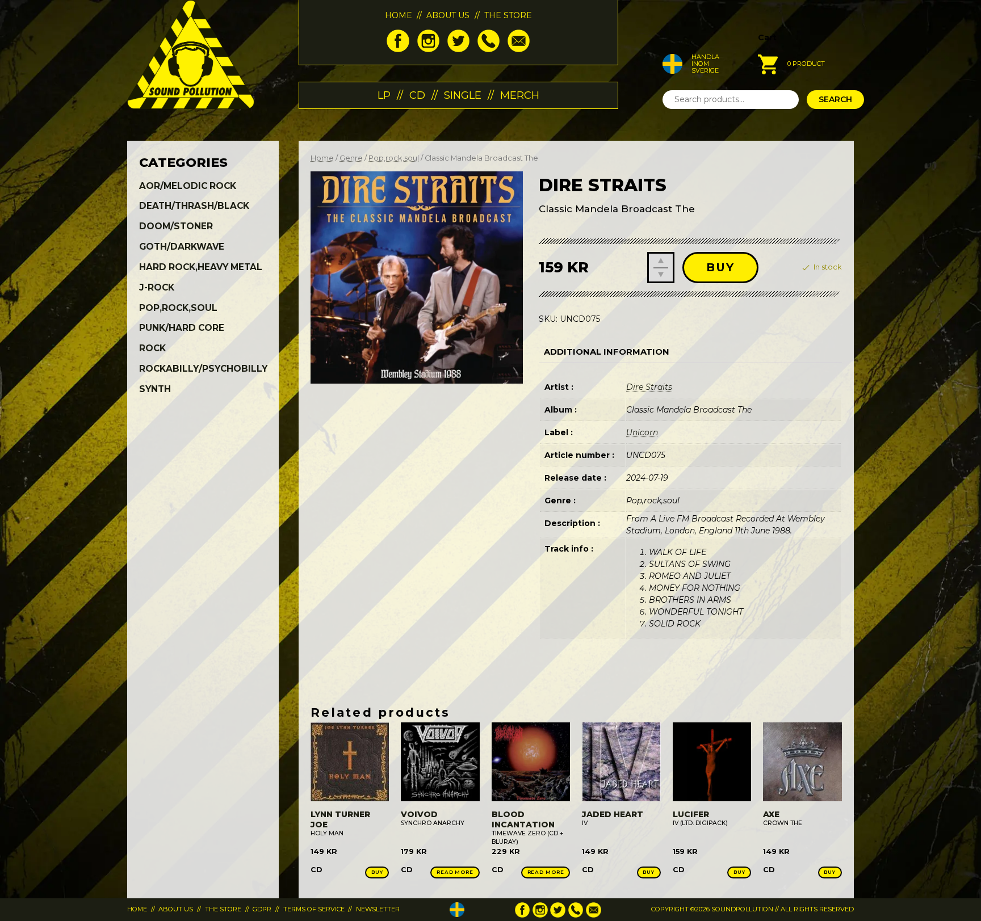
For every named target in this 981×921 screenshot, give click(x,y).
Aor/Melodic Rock (187, 185)
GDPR (262, 909)
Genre (351, 158)
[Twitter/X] (458, 49)
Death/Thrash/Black (194, 205)
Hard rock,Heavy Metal (200, 267)
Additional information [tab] (606, 352)
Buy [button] (377, 872)
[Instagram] (428, 49)
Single (462, 95)
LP (384, 95)
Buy (720, 267)
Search (835, 99)
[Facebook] (398, 49)
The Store (508, 15)
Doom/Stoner (176, 226)
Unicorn (642, 432)
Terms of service (314, 909)
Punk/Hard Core (181, 327)
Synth (155, 389)
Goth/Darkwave (181, 246)
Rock (152, 348)
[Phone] (488, 49)
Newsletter (378, 909)
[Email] (519, 49)
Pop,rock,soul (393, 158)
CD (417, 95)
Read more (455, 872)
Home (398, 15)
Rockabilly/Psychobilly (203, 368)
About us (447, 15)
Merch (519, 95)
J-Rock (156, 287)
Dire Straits (649, 387)
